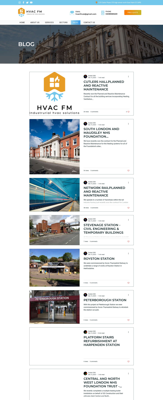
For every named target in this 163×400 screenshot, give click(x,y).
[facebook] (23, 2)
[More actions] (129, 76)
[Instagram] (19, 2)
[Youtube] (31, 2)
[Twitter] (27, 2)
